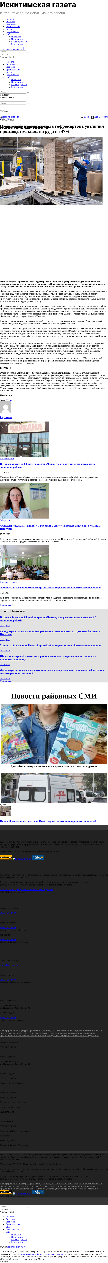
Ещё (8, 34)
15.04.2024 (5, 119)
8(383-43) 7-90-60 (8, 913)
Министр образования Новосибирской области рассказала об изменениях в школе (50, 587)
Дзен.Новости (12, 31)
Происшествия (13, 26)
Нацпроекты (17, 39)
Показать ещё (6, 605)
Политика (16, 36)
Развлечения (17, 44)
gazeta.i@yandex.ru (9, 965)
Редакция (6, 417)
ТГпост (9, 400)
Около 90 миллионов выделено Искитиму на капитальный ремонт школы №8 (48, 821)
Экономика (11, 24)
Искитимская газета (16, 1247)
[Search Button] (28, 52)
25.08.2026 (5, 626)
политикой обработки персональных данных (42, 1254)
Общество (10, 21)
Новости (10, 19)
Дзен (86, 117)
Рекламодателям (19, 41)
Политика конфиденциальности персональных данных (26, 889)
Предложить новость (12, 49)
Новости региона (10, 117)
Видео (9, 29)
